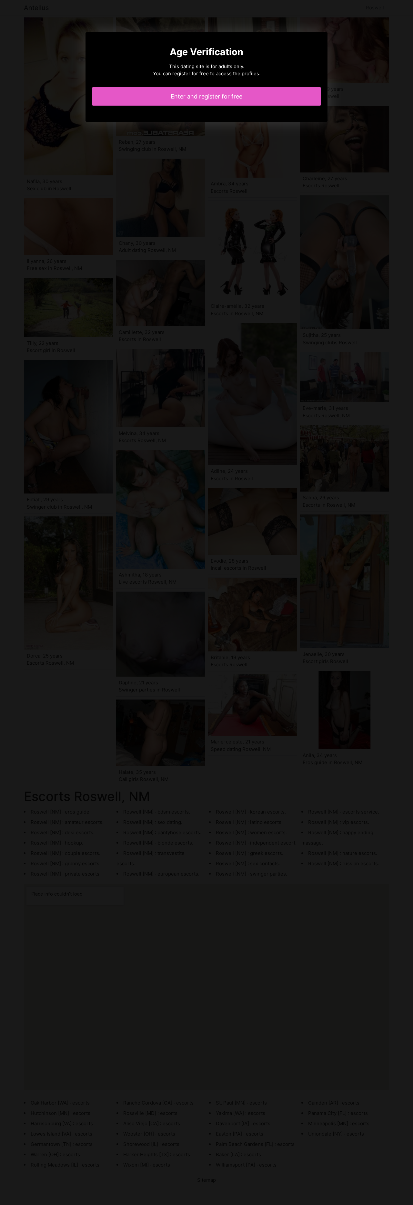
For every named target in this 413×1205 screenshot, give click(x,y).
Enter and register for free (206, 96)
